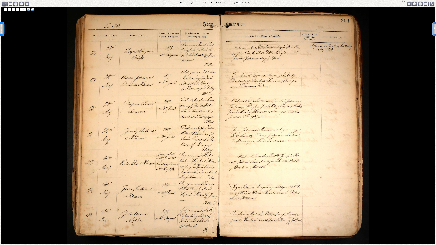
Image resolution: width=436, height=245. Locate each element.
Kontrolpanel (1, 28)
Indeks (434, 29)
